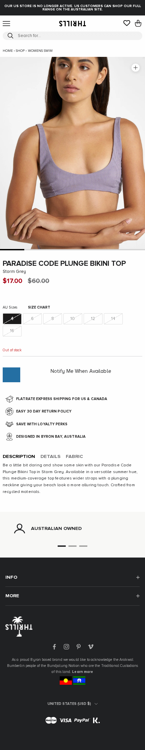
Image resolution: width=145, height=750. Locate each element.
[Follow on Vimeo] (90, 646)
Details (50, 456)
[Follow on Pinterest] (78, 646)
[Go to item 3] (60, 249)
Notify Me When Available (81, 371)
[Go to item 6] (133, 249)
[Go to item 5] (109, 249)
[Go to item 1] (12, 249)
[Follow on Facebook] (54, 646)
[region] (72, 529)
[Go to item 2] (36, 249)
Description (19, 456)
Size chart (39, 307)
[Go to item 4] (84, 249)
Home (8, 50)
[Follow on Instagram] (66, 646)
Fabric (74, 456)
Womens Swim (40, 50)
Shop (20, 50)
